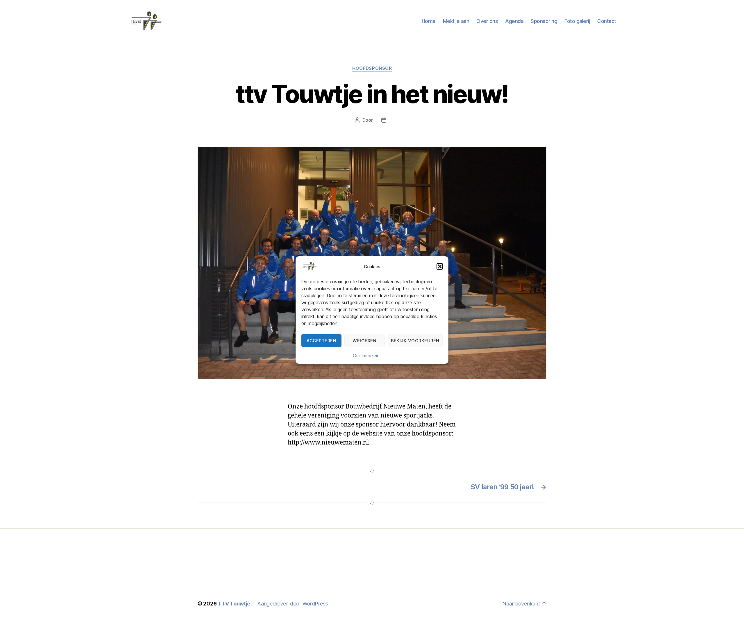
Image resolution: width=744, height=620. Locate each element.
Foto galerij (577, 21)
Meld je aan (456, 21)
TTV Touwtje (234, 604)
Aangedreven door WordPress (292, 604)
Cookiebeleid (366, 356)
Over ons (487, 21)
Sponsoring (544, 21)
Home (429, 21)
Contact (606, 21)
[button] (440, 266)
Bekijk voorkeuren (415, 340)
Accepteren (321, 340)
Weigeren (364, 340)
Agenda (514, 21)
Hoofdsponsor (372, 68)
